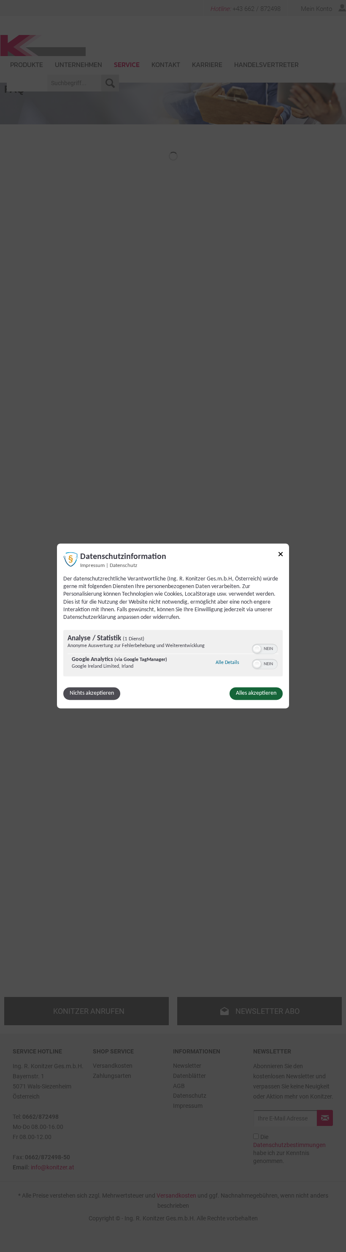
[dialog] (173, 625)
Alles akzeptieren (256, 693)
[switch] (264, 648)
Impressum (92, 565)
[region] (173, 654)
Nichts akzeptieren (92, 693)
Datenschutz (123, 565)
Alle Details (227, 663)
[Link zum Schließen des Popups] (280, 555)
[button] (257, 649)
